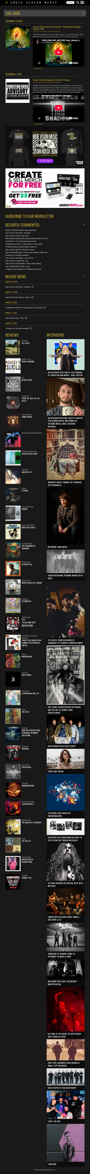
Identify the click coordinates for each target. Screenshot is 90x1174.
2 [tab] (10, 206)
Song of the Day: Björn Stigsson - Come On (17, 297)
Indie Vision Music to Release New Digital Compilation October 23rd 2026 (26, 238)
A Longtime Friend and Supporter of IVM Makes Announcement (23, 269)
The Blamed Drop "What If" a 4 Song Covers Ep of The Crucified (23, 244)
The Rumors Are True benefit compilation (17, 255)
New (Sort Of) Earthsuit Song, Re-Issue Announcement (20, 230)
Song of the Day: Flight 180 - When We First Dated (19, 249)
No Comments (57, 31)
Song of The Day (47, 31)
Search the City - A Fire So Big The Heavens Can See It (20, 241)
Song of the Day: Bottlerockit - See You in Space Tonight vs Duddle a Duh (26, 252)
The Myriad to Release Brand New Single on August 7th (21, 247)
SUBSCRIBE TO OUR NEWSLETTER (29, 216)
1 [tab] (7, 206)
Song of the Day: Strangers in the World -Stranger (51, 79)
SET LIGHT (70, 2)
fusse (54, 1169)
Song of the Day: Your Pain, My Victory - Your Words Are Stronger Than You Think (57, 27)
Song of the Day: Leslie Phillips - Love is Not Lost (19, 258)
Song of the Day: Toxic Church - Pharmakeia (17, 233)
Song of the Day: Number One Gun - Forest (17, 266)
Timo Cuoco (38, 31)
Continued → (39, 68)
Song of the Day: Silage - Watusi (14, 318)
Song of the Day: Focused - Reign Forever (17, 235)
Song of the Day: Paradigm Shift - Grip (16, 260)
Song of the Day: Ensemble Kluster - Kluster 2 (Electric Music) (23, 263)
